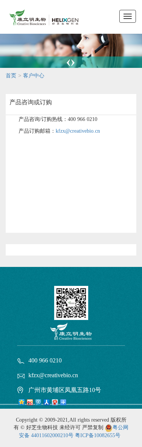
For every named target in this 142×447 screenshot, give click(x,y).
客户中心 (33, 75)
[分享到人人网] (46, 402)
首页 (11, 75)
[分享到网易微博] (54, 402)
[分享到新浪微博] (29, 402)
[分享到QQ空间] (21, 402)
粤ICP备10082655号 (97, 435)
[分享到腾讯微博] (38, 402)
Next (72, 64)
